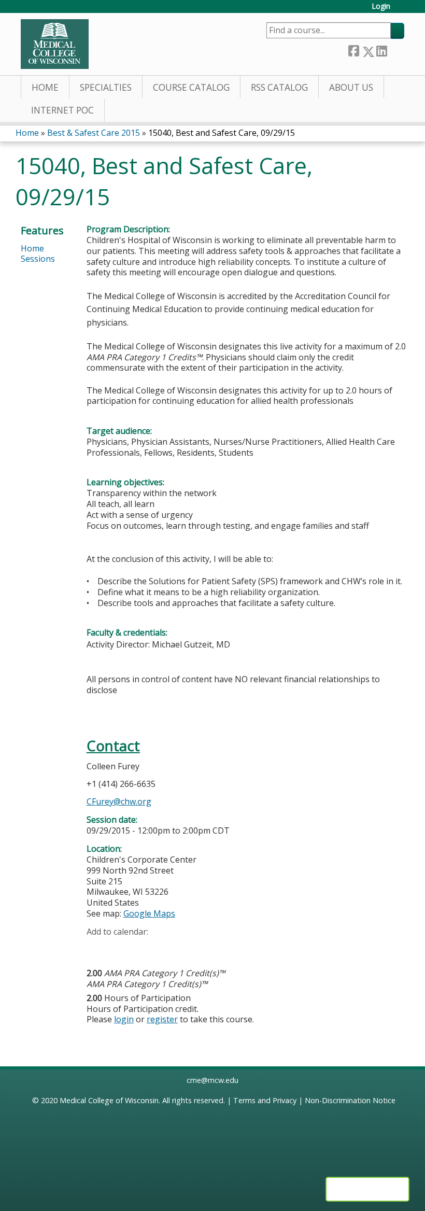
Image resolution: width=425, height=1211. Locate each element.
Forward (395, 49)
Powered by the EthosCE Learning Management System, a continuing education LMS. (367, 1189)
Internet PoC (62, 110)
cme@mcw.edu (212, 1080)
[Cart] (401, 10)
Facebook (353, 49)
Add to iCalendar (143, 947)
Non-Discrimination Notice (350, 1100)
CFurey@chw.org (119, 801)
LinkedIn (381, 49)
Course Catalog (191, 87)
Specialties (106, 87)
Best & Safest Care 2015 (93, 132)
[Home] (55, 44)
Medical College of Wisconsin (109, 1100)
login (124, 1019)
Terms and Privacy (264, 1100)
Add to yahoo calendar (120, 947)
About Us (351, 87)
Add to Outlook (168, 947)
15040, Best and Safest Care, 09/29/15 (221, 132)
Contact (113, 745)
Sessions (38, 258)
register (162, 1019)
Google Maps (149, 913)
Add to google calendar (97, 947)
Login (381, 6)
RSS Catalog (279, 87)
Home (45, 87)
